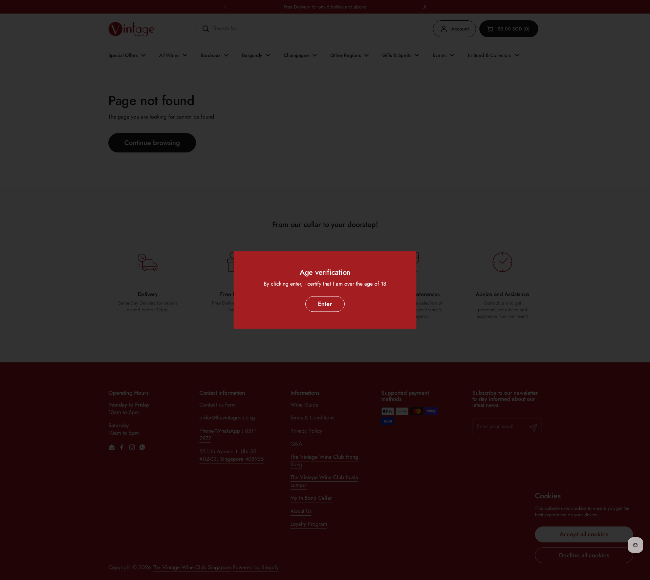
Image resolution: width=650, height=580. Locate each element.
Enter (325, 303)
